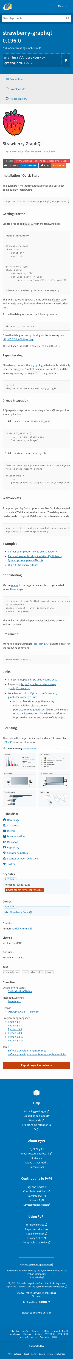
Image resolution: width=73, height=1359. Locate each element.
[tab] (36, 79)
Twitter (11, 864)
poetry (14, 585)
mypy (34, 365)
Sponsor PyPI (36, 1200)
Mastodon (12, 842)
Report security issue (36, 1229)
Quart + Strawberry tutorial (23, 565)
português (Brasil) (60, 1331)
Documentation (16, 836)
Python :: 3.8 (15, 1029)
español (25, 1331)
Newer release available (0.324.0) (24, 890)
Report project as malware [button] (36, 1065)
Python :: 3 (14, 1022)
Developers (14, 1001)
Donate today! (36, 1277)
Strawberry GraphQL (20, 912)
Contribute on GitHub (35, 1191)
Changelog (13, 825)
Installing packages (35, 1111)
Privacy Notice (35, 1238)
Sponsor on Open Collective (22, 859)
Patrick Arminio (20, 929)
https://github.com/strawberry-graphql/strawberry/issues (33, 695)
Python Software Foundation (50, 1286)
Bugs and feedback (36, 1187)
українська (15, 1334)
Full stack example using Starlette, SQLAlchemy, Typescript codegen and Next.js (35, 558)
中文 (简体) (50, 1334)
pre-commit (40, 644)
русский (24, 1337)
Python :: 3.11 (15, 1040)
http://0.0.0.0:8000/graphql (18, 339)
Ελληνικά (27, 1334)
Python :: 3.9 (15, 1033)
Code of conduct (35, 1234)
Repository (13, 847)
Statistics (36, 1158)
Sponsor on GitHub (17, 853)
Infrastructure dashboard (35, 1154)
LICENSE (7, 742)
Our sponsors (36, 1167)
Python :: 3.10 (15, 1037)
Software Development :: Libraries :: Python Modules (37, 1054)
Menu (61, 6)
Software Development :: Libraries (27, 1051)
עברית (34, 1337)
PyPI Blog (35, 1149)
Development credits (35, 1205)
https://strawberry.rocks (43, 680)
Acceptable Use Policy (35, 1242)
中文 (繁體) (63, 1334)
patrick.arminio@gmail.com (29, 710)
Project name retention (35, 1125)
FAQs (36, 1129)
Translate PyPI (35, 1196)
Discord (11, 831)
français (35, 1331)
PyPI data (9, 879)
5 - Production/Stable (20, 991)
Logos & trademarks (36, 1163)
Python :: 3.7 (15, 1025)
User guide (35, 1120)
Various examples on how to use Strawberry (32, 552)
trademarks (23, 1286)
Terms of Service (35, 1225)
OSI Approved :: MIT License (23, 1012)
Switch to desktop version (37, 1313)
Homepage (13, 820)
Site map (36, 1296)
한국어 (55, 1337)
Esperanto (44, 1337)
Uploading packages (35, 1116)
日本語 (45, 1331)
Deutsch (38, 1334)
